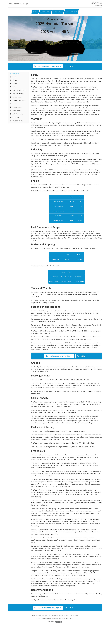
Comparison (15, 74)
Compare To (57, 12)
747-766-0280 (98, 5)
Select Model (45, 12)
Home (35, 12)
